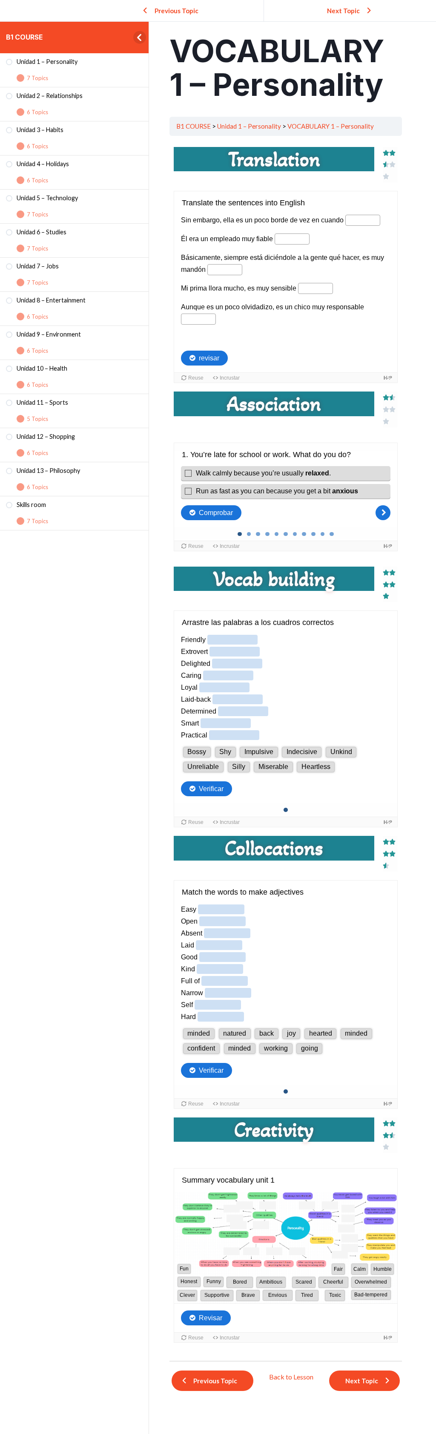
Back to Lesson (291, 1377)
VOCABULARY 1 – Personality (330, 126)
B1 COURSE (24, 37)
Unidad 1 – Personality (249, 126)
